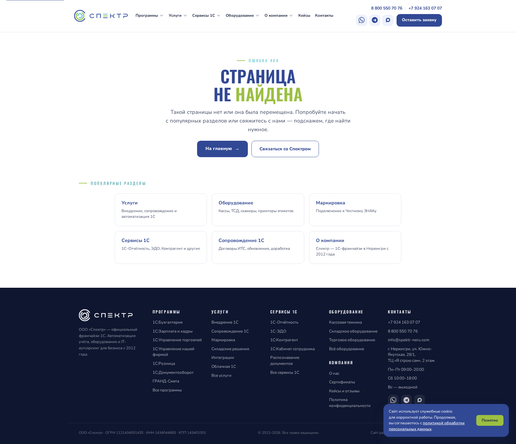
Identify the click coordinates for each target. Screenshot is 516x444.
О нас (334, 373)
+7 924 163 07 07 (425, 8)
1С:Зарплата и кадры (173, 331)
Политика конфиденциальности (350, 402)
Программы (147, 15)
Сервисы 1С (203, 15)
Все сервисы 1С (284, 372)
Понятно (490, 420)
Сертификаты (342, 382)
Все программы (167, 390)
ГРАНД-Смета (166, 381)
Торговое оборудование (352, 340)
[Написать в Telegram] (374, 20)
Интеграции (222, 357)
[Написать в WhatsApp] (361, 20)
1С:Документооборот (173, 372)
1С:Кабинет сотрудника (292, 349)
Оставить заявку (419, 20)
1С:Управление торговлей (177, 340)
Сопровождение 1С (230, 331)
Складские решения (230, 349)
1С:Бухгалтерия (167, 322)
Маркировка (223, 340)
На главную (222, 148)
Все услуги (221, 375)
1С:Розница (164, 363)
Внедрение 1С (224, 322)
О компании (276, 15)
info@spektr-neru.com (408, 340)
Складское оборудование (353, 331)
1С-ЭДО (278, 331)
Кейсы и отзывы (344, 391)
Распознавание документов (284, 360)
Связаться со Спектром (285, 149)
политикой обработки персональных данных (427, 426)
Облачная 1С (223, 366)
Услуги (175, 15)
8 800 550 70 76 (386, 8)
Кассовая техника (345, 322)
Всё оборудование (346, 349)
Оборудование (240, 15)
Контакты (324, 15)
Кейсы (304, 15)
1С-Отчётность (284, 322)
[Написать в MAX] (388, 20)
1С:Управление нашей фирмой (173, 352)
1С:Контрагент (284, 340)
